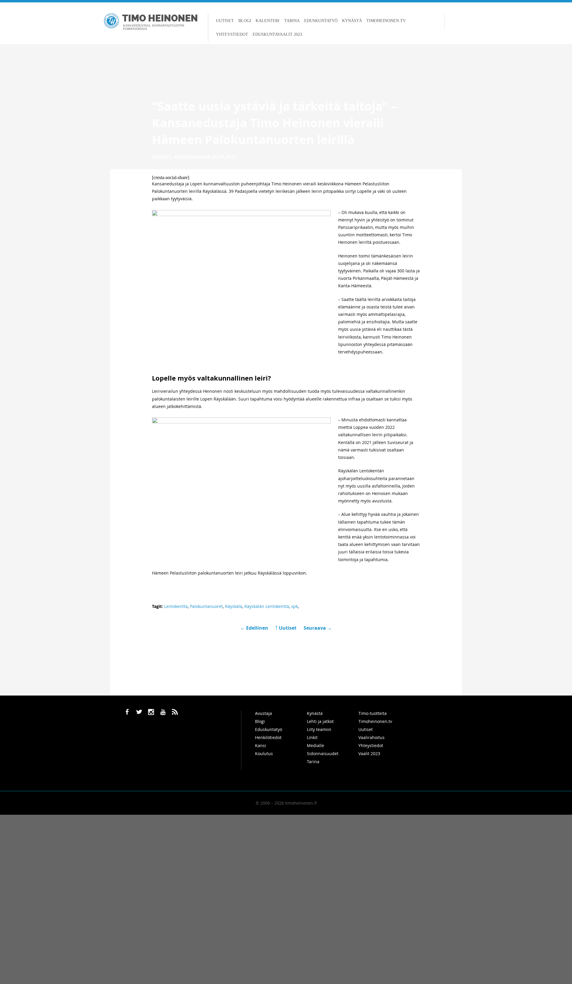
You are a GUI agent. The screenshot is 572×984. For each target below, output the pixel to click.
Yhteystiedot (232, 34)
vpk (294, 606)
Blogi (244, 20)
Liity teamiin (319, 729)
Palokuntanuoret (206, 606)
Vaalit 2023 (369, 753)
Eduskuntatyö (321, 20)
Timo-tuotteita (372, 713)
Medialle (315, 745)
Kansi (260, 745)
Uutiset (225, 20)
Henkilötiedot (268, 737)
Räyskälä (233, 606)
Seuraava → (318, 628)
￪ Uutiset (285, 628)
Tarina (292, 20)
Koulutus (264, 753)
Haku (450, 21)
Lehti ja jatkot (320, 721)
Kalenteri (267, 20)
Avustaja (263, 713)
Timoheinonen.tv (386, 20)
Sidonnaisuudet (322, 753)
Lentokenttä (176, 606)
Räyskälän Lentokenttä (266, 606)
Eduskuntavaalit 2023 (277, 34)
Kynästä (352, 20)
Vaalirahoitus (371, 737)
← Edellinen (254, 628)
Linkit (312, 737)
